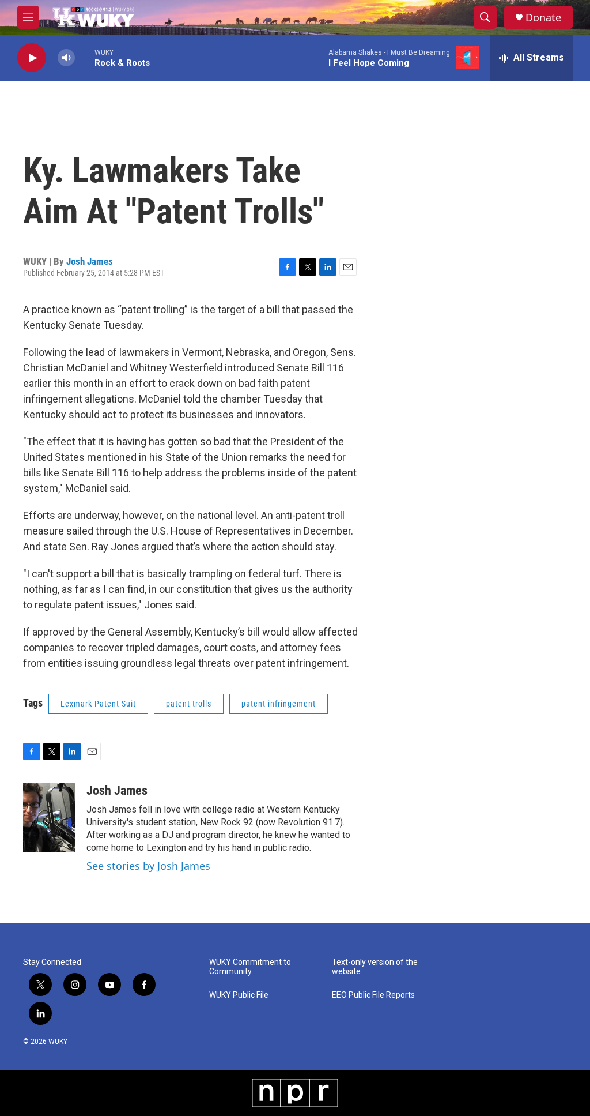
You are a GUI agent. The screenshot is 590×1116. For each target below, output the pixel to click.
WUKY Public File (238, 995)
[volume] (66, 58)
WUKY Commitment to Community (250, 967)
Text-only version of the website (375, 967)
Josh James (89, 261)
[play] (31, 58)
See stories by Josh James (148, 866)
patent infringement (278, 703)
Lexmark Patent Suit (98, 703)
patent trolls (188, 703)
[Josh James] (49, 817)
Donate (543, 18)
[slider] (84, 57)
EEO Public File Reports (373, 995)
